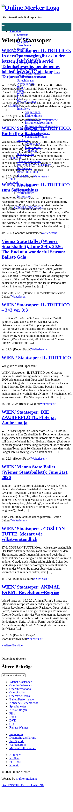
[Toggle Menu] (3, 25)
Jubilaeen (23, 140)
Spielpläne (23, 41)
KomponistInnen (35, 129)
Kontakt (14, 182)
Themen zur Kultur (29, 161)
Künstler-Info (25, 154)
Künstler (14, 105)
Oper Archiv (25, 66)
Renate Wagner (26, 101)
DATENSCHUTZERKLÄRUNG (23, 785)
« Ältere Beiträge (12, 645)
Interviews (23, 108)
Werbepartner (25, 192)
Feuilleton (15, 157)
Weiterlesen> (50, 233)
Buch (20, 91)
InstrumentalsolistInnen (39, 122)
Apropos (22, 175)
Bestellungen (25, 185)
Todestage (31, 150)
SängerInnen (32, 112)
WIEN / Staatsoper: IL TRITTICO (36, 357)
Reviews (22, 49)
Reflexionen (24, 168)
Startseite (22, 34)
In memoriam (33, 147)
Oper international (28, 63)
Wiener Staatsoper (28, 56)
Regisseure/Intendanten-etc (41, 126)
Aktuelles (15, 31)
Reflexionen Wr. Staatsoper (34, 164)
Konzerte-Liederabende (31, 77)
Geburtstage (32, 143)
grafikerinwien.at (26, 778)
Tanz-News (24, 45)
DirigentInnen (33, 115)
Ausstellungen (26, 84)
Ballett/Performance (29, 73)
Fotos (12, 178)
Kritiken (14, 52)
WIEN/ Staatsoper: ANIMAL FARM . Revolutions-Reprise (31, 589)
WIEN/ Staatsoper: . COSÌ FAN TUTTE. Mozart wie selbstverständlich (33, 534)
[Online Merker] (30, 7)
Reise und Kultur (27, 171)
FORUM (15, 761)
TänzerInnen (32, 119)
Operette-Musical (27, 70)
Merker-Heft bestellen (22, 748)
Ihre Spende (24, 189)
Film (20, 87)
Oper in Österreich (28, 59)
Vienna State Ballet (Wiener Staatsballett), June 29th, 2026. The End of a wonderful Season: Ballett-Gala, (33, 249)
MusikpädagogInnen (37, 133)
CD (19, 98)
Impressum (24, 196)
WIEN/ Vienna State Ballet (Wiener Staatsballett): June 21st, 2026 (35, 472)
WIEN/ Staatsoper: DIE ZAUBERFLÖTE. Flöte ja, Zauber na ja (29, 417)
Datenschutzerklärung (22, 737)
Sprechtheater (25, 80)
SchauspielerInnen (36, 136)
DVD (20, 94)
